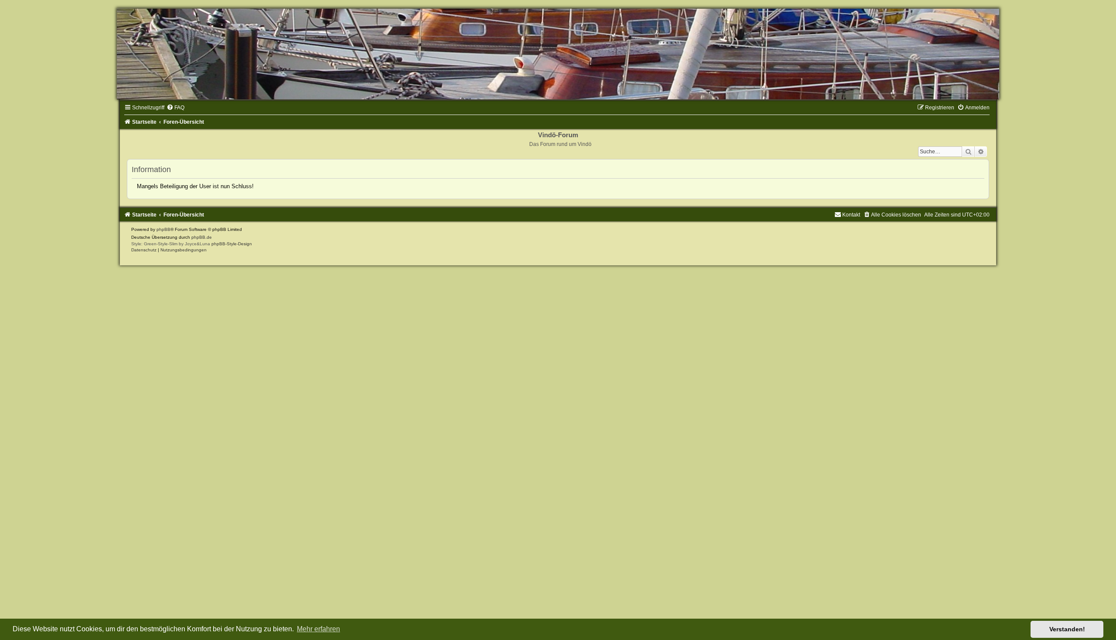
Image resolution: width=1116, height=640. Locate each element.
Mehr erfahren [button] (318, 629)
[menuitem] (175, 108)
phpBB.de (201, 237)
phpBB (163, 229)
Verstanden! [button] (1067, 629)
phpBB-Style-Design (231, 243)
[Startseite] (558, 54)
